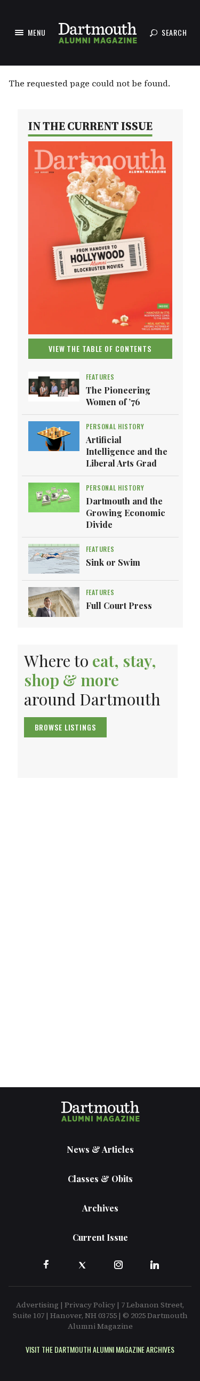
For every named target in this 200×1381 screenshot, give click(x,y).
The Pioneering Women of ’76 (118, 395)
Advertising (37, 1304)
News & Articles (100, 1149)
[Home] (98, 32)
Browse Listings (65, 727)
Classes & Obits (100, 1178)
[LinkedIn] (154, 1264)
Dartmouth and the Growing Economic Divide (125, 512)
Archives (100, 1208)
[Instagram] (118, 1264)
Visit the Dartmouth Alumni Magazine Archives (100, 1349)
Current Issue (100, 1237)
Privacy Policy (90, 1304)
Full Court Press (119, 605)
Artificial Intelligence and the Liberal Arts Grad (126, 451)
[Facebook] (45, 1264)
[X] (82, 1264)
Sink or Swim (113, 562)
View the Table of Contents (100, 348)
